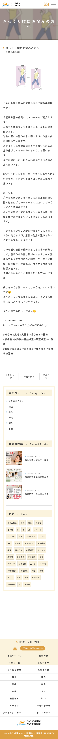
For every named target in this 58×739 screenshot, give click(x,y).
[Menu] (53, 4)
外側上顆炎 (12, 523)
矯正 (11, 406)
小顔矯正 (30, 550)
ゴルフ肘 (11, 536)
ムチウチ (43, 564)
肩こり (10, 577)
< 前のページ (11, 376)
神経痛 (27, 584)
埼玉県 (10, 557)
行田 (20, 536)
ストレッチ (29, 543)
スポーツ (11, 564)
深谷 (22, 523)
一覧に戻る (29, 376)
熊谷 (34, 570)
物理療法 (24, 570)
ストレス (41, 550)
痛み (11, 411)
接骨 (41, 570)
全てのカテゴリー (17, 400)
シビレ (42, 536)
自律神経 (35, 577)
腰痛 (19, 577)
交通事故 (11, 584)
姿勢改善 (41, 543)
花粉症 (38, 523)
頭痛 (26, 577)
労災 (30, 523)
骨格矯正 (32, 557)
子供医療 (22, 564)
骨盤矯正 (20, 557)
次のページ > (47, 376)
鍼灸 (11, 423)
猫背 (9, 550)
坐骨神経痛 (12, 570)
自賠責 (18, 543)
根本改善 (18, 550)
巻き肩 (10, 529)
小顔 (11, 428)
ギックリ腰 (31, 536)
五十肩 (33, 564)
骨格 (11, 417)
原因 (9, 543)
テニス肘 (37, 529)
